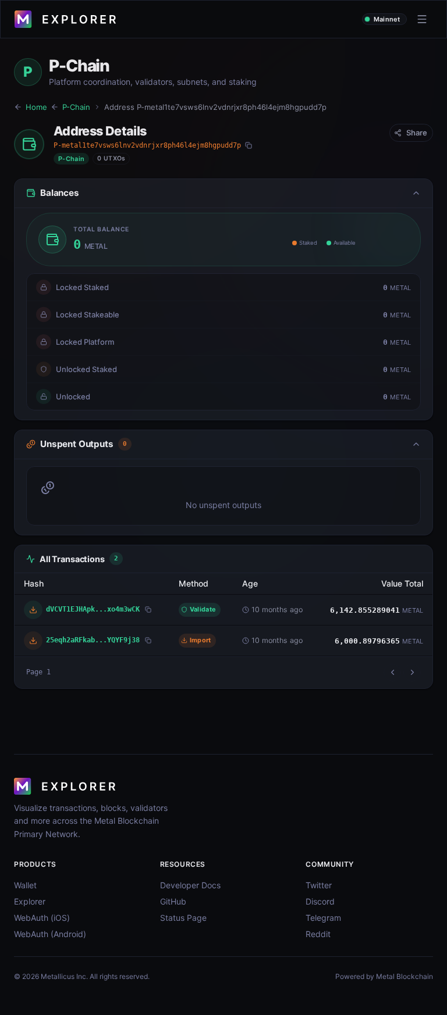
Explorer (29, 901)
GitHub (173, 901)
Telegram (323, 918)
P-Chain (76, 107)
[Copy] (248, 145)
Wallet (25, 885)
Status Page (183, 918)
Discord (320, 901)
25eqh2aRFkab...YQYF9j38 (93, 639)
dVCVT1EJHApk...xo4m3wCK (93, 609)
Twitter (319, 885)
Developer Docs (190, 885)
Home (36, 107)
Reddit (318, 934)
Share (416, 132)
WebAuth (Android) (50, 934)
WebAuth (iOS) (42, 918)
